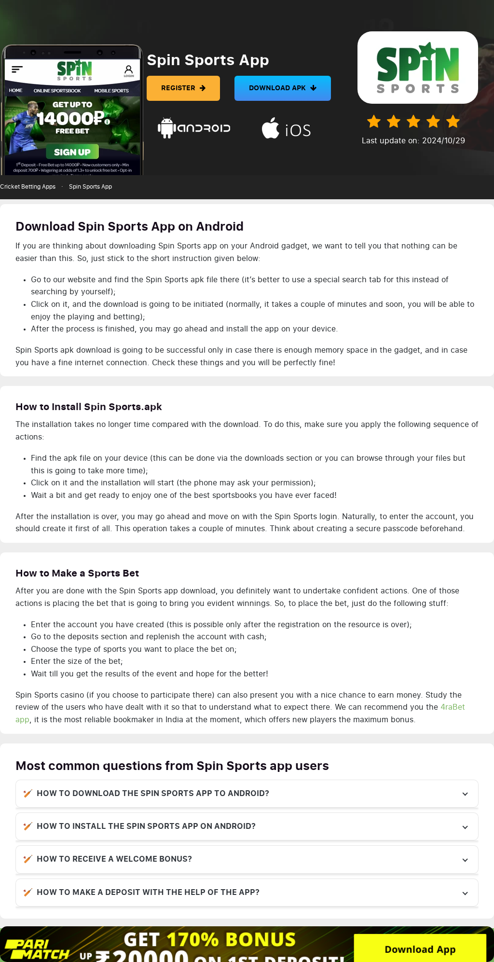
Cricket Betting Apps (27, 187)
